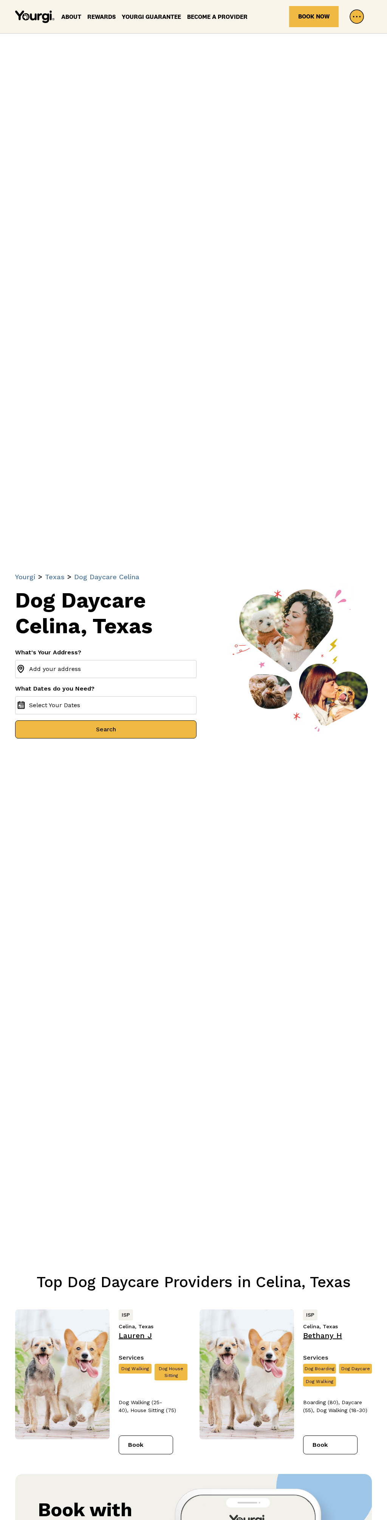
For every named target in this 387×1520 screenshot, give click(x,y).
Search (106, 729)
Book (135, 1444)
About (71, 17)
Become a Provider (217, 17)
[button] (357, 17)
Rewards (101, 17)
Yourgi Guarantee (151, 17)
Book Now (314, 16)
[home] (34, 17)
